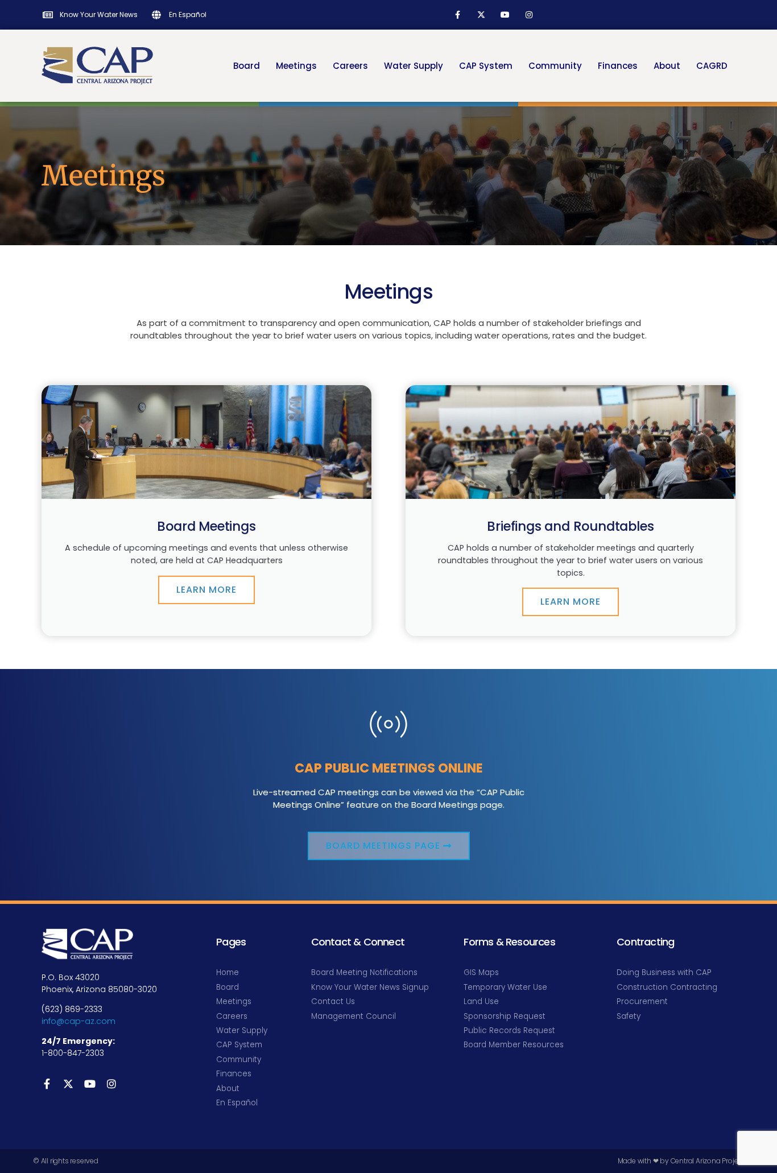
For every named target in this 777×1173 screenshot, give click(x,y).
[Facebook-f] (457, 15)
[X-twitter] (481, 15)
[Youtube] (505, 15)
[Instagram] (529, 15)
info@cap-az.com (78, 1021)
